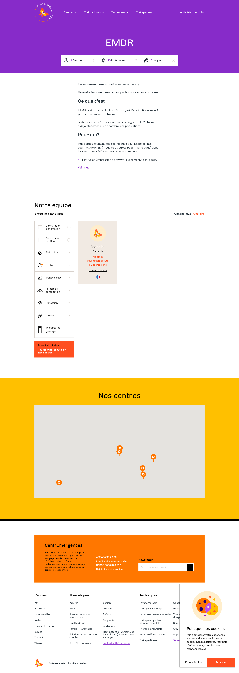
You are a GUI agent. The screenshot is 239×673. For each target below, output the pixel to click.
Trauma (107, 608)
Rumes (38, 631)
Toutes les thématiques (116, 643)
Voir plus (83, 167)
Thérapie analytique (151, 628)
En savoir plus (193, 662)
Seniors (107, 602)
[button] (153, 458)
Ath (36, 602)
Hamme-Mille (42, 614)
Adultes (73, 602)
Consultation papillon (53, 240)
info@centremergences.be (111, 561)
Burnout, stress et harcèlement (79, 616)
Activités (185, 12)
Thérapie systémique (151, 608)
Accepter (221, 662)
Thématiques (92, 12)
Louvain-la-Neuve (44, 626)
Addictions (109, 626)
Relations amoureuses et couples (83, 636)
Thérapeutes (144, 12)
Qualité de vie (77, 623)
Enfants (107, 614)
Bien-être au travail (80, 643)
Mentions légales (77, 663)
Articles (200, 12)
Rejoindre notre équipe (109, 569)
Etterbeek (40, 608)
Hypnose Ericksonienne (153, 634)
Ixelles (37, 620)
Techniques (118, 12)
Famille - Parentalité (80, 628)
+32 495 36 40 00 (106, 557)
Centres (69, 12)
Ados (72, 608)
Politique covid (57, 663)
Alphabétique (182, 213)
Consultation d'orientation (53, 227)
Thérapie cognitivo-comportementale (151, 622)
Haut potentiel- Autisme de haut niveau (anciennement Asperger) (118, 634)
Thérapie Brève (148, 640)
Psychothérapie (148, 602)
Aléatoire (199, 213)
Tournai (38, 637)
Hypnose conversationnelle (155, 614)
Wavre (38, 643)
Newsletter (145, 559)
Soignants (108, 620)
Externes (51, 331)
